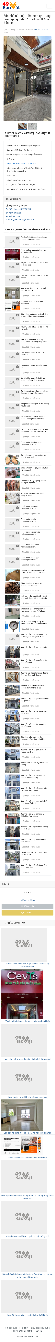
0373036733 (29, 912)
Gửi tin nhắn (28, 906)
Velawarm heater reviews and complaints (27, 1157)
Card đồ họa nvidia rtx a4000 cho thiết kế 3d (27, 1315)
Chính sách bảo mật (22, 1331)
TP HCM (45, 30)
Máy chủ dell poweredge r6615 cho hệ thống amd (27, 1059)
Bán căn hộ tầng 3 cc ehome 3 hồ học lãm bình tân (27, 1133)
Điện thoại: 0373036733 (20, 209)
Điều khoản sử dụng (40, 1328)
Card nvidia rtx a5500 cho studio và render (27, 1097)
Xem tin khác (15, 213)
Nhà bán (37, 30)
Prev (7, 79)
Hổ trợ (24, 1328)
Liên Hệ (39, 1331)
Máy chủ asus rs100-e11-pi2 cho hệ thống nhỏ (27, 1236)
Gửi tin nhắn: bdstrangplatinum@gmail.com (20, 218)
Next (48, 79)
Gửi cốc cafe (11, 1328)
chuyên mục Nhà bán (39, 229)
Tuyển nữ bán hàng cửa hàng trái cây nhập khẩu (27, 1021)
